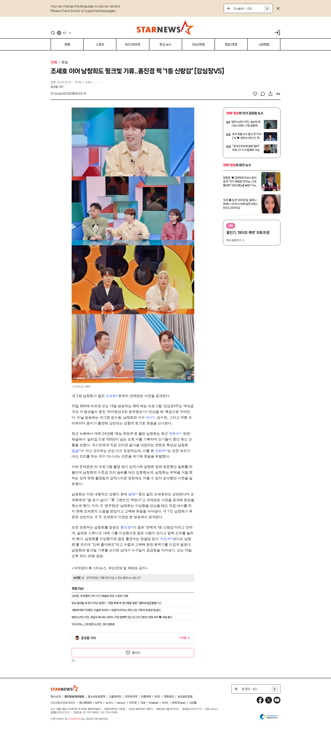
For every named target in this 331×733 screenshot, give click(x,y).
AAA (165, 702)
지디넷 (133, 702)
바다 (149, 417)
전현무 (160, 451)
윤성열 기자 (57, 86)
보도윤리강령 (185, 696)
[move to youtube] (277, 700)
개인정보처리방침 (74, 696)
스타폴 (193, 702)
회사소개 (56, 696)
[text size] (278, 93)
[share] (270, 93)
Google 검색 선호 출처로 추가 (68, 93)
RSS (157, 696)
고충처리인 (115, 696)
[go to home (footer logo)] (65, 688)
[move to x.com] (268, 700)
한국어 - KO (249, 689)
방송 (64, 62)
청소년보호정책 (96, 696)
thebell (153, 702)
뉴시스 (109, 702)
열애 (131, 494)
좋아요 (136, 652)
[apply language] (267, 8)
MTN (98, 702)
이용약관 (146, 696)
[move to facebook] (260, 700)
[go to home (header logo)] (165, 27)
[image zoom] (189, 378)
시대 (142, 702)
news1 (121, 702)
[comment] (263, 93)
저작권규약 (131, 696)
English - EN (243, 8)
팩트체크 (169, 696)
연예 (54, 62)
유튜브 (174, 433)
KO (64, 32)
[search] (53, 33)
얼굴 (75, 451)
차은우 (165, 539)
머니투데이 (85, 702)
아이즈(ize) (178, 702)
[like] (255, 93)
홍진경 (125, 527)
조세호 (111, 396)
